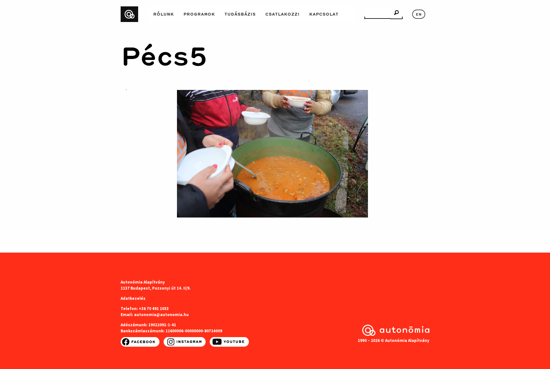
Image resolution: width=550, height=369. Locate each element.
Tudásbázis (240, 13)
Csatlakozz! (282, 13)
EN (419, 14)
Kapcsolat (323, 13)
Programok (199, 13)
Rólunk (163, 13)
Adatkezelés (133, 298)
